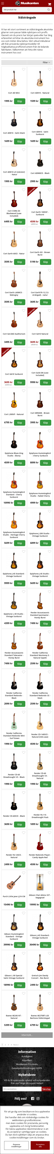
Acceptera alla (40, 1145)
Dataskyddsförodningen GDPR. (27, 1068)
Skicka (46, 1089)
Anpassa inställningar (16, 1145)
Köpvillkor (27, 1060)
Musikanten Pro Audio (27, 1064)
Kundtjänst (27, 1056)
